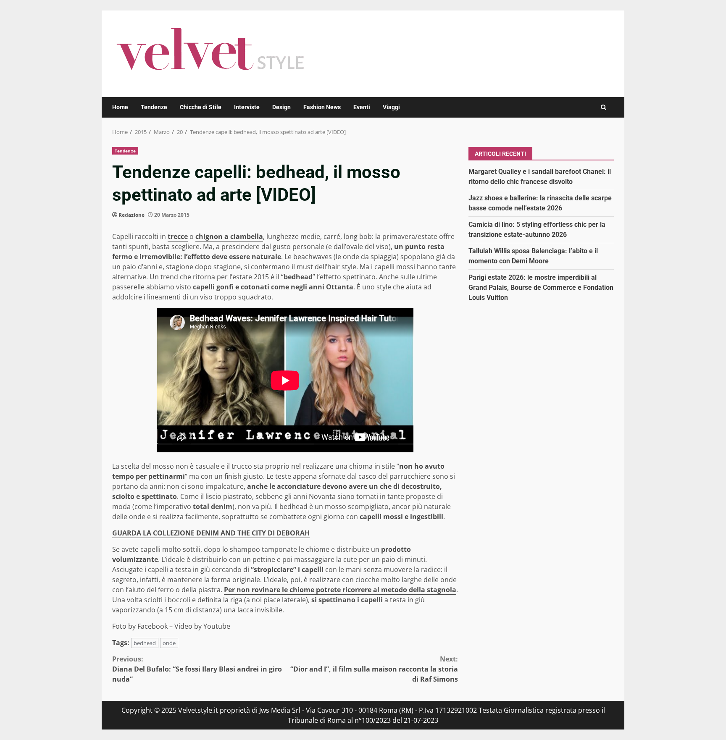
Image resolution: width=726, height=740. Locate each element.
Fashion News (322, 107)
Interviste (247, 107)
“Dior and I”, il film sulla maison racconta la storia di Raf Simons (374, 669)
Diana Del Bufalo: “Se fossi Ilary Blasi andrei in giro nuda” (197, 669)
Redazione (131, 214)
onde (169, 643)
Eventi (361, 107)
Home (120, 107)
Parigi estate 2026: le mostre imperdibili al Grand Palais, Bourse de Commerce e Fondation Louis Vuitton (540, 287)
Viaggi (391, 107)
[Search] (603, 107)
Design (281, 107)
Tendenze (154, 107)
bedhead (145, 643)
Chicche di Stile (200, 107)
